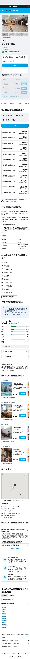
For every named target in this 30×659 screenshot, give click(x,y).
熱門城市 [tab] (12, 596)
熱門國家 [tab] (4, 596)
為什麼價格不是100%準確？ (10, 646)
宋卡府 (23, 653)
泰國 (6, 653)
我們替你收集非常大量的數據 (10, 643)
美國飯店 (4, 618)
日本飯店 (4, 614)
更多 (2, 232)
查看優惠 (23, 393)
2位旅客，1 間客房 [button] (8, 61)
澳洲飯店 (4, 607)
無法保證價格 (26, 634)
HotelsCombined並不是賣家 (10, 640)
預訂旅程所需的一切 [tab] (7, 599)
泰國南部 (14, 653)
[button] (28, 6)
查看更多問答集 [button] (15, 548)
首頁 (3, 653)
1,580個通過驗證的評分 (14, 52)
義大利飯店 (4, 625)
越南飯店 (4, 622)
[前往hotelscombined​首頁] (11, 10)
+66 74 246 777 (6, 49)
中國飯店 (4, 611)
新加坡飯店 (4, 620)
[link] (8, 397)
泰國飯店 (4, 627)
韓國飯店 (4, 616)
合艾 (10, 656)
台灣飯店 (4, 609)
